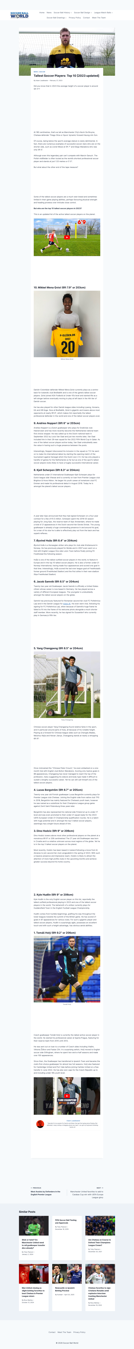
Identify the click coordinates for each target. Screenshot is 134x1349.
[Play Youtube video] (67, 237)
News (49, 12)
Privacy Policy (75, 18)
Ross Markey (28, 1300)
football (60, 1295)
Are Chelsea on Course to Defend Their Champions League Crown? (99, 1242)
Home (41, 12)
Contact (86, 18)
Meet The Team (99, 18)
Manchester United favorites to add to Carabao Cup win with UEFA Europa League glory (86, 1193)
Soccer (42, 72)
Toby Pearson (28, 1252)
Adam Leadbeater (42, 80)
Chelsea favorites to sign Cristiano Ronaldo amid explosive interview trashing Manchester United (99, 1293)
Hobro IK (67, 604)
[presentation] (34, 1226)
